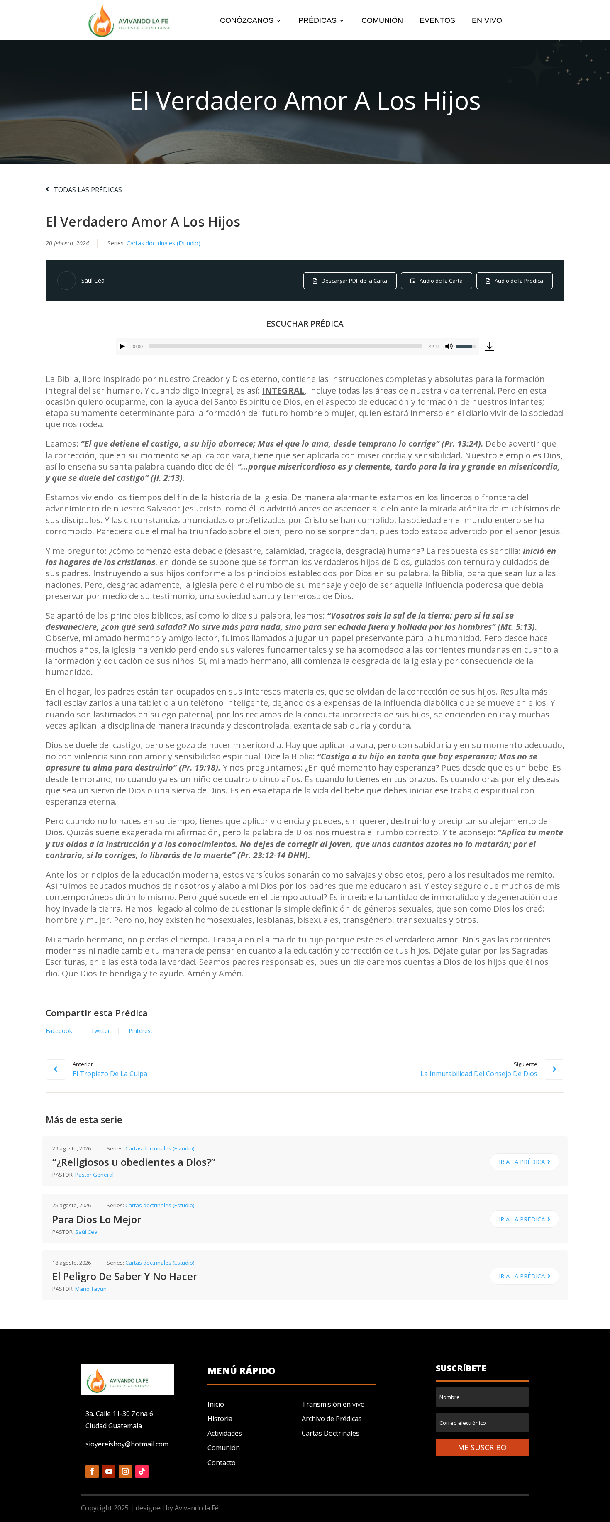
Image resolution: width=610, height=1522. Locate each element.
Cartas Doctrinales (330, 1433)
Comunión (223, 1447)
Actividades (224, 1433)
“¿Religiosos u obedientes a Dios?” (133, 1162)
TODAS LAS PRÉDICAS (87, 189)
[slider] (285, 346)
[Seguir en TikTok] (142, 1471)
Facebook (59, 1031)
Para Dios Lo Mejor (96, 1219)
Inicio (215, 1404)
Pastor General (94, 1174)
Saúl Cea (93, 280)
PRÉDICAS (317, 20)
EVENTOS (437, 20)
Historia (219, 1418)
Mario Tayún (91, 1288)
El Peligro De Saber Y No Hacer (124, 1276)
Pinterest (141, 1031)
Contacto (221, 1462)
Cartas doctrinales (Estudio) (163, 243)
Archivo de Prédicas (332, 1418)
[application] (297, 346)
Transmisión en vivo (333, 1404)
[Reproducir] (122, 346)
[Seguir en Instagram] (125, 1471)
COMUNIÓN (382, 20)
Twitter (100, 1031)
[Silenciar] (449, 346)
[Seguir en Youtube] (108, 1471)
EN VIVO (487, 20)
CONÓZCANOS (246, 20)
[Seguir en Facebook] (92, 1471)
